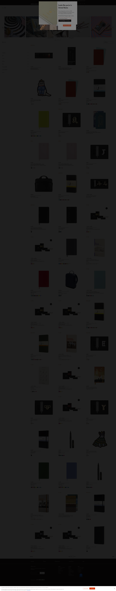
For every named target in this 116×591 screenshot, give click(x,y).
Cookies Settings (86, 588)
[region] (58, 588)
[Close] (115, 588)
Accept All (92, 588)
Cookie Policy (28, 590)
